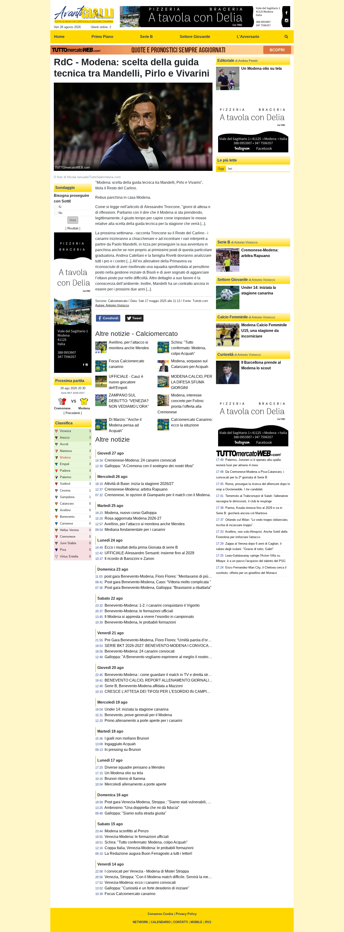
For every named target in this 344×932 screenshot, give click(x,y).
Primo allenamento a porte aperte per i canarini (143, 721)
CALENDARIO (161, 922)
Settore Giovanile (232, 280)
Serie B (223, 242)
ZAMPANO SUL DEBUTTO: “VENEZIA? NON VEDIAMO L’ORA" (129, 400)
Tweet (136, 318)
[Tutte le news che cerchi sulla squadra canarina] (84, 14)
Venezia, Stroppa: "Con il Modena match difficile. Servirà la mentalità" (162, 877)
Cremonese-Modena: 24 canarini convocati (140, 460)
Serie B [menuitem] (146, 37)
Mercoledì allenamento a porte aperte (135, 784)
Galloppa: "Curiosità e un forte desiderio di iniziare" (147, 888)
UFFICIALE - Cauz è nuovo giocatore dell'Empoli (126, 382)
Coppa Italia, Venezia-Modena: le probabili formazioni (149, 848)
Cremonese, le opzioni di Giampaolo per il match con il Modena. (158, 495)
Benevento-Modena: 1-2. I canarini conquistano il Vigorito (152, 605)
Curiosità (225, 354)
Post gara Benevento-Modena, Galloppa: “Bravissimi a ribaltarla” (158, 588)
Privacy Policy (186, 914)
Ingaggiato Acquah (120, 744)
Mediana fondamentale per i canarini (135, 530)
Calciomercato (118, 301)
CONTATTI (180, 922)
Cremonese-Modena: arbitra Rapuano (136, 489)
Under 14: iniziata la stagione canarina (136, 709)
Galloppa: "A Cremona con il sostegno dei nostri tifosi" (149, 466)
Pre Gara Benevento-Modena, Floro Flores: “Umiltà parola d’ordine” (160, 640)
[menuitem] (286, 37)
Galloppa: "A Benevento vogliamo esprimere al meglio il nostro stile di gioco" (168, 657)
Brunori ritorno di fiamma (125, 779)
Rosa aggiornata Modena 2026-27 (133, 518)
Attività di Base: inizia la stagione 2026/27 (139, 484)
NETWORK (140, 922)
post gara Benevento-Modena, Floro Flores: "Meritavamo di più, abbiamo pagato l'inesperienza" (183, 576)
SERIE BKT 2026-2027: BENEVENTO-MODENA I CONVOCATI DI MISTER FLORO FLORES (183, 646)
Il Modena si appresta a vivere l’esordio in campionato (149, 617)
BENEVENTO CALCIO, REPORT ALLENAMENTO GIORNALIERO (161, 680)
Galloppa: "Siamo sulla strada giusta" (135, 813)
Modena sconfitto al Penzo (127, 831)
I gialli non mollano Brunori (127, 738)
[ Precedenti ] (73, 413)
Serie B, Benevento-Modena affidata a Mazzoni (144, 686)
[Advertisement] (253, 205)
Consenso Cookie (160, 914)
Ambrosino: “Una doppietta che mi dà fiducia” (141, 808)
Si (60, 207)
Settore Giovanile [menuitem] (195, 37)
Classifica (64, 423)
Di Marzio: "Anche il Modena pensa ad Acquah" (125, 425)
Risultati (72, 228)
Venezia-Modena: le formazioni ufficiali (137, 837)
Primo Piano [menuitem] (102, 37)
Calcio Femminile (232, 317)
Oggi (221, 168)
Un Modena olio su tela (124, 773)
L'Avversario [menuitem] (248, 37)
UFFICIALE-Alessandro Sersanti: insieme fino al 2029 (149, 553)
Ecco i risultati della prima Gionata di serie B (141, 547)
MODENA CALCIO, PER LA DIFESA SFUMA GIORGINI (191, 382)
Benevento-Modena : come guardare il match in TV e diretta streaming (162, 675)
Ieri (230, 168)
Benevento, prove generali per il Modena (138, 715)
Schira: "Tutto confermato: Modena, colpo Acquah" (188, 348)
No (60, 213)
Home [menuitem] (59, 37)
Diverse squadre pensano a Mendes (135, 767)
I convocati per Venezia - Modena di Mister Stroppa (147, 871)
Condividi (110, 318)
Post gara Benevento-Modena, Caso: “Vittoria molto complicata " (158, 582)
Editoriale (225, 60)
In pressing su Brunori (123, 750)
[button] (72, 220)
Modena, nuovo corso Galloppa (131, 513)
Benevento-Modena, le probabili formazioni (140, 622)
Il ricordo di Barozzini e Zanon (129, 559)
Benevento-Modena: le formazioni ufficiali (139, 611)
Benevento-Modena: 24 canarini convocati (140, 651)
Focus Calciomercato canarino (130, 894)
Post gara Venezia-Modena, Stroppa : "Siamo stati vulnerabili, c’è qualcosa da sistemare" (178, 802)
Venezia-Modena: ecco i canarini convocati (140, 882)
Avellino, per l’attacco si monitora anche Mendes (144, 524)
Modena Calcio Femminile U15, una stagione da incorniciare (264, 330)
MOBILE (196, 922)
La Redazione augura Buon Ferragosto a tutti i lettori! (148, 853)
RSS (208, 922)
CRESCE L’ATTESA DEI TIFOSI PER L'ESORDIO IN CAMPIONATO (162, 691)
